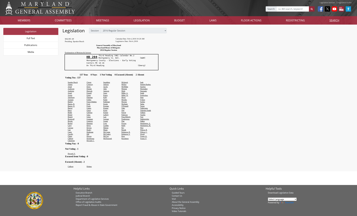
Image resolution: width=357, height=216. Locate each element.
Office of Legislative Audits (88, 201)
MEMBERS (24, 20)
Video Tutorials (179, 211)
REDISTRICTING (295, 20)
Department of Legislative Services (92, 198)
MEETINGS (102, 20)
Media (31, 52)
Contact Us (177, 195)
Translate (289, 202)
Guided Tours (178, 192)
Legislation (30, 31)
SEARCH (334, 20)
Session (95, 30)
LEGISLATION (142, 20)
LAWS (212, 20)
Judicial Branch (83, 195)
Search (271, 8)
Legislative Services (327, 2)
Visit (174, 198)
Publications (30, 45)
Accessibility (178, 205)
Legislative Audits (345, 2)
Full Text (31, 38)
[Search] (312, 9)
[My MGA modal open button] (341, 9)
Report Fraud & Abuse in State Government (96, 205)
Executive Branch (84, 192)
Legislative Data (285, 192)
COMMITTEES (63, 20)
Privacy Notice (178, 208)
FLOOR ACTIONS (251, 20)
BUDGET (179, 20)
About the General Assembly (185, 201)
